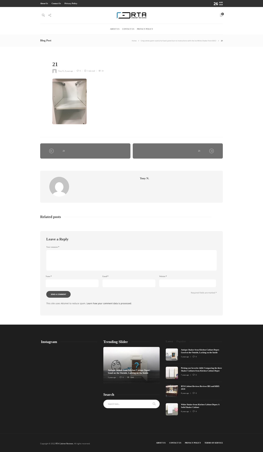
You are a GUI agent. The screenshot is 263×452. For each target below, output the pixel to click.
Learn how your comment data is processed (109, 303)
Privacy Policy (71, 3)
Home (134, 41)
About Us (44, 3)
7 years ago (185, 375)
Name (49, 276)
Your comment (52, 247)
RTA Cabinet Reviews (64, 443)
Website (163, 276)
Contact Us (56, 3)
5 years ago (112, 377)
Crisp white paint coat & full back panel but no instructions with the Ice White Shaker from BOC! (178, 41)
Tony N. (61, 71)
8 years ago (69, 71)
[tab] (169, 341)
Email (105, 276)
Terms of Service (214, 443)
